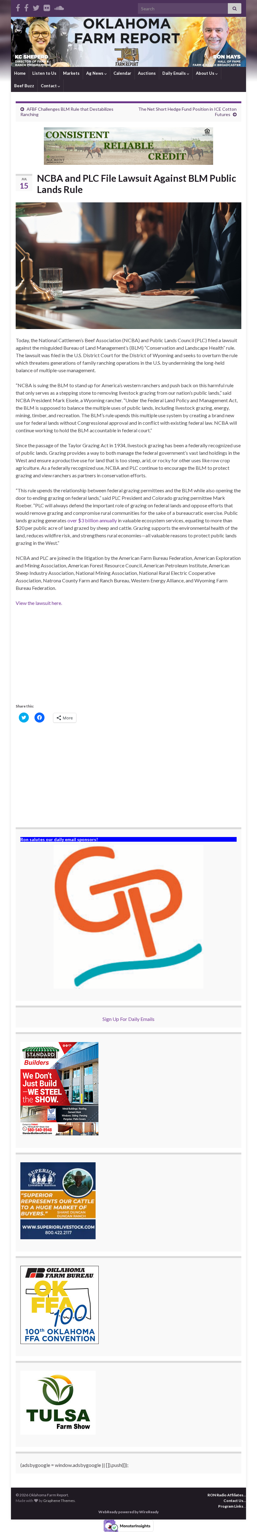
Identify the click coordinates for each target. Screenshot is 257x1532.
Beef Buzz (24, 85)
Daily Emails (174, 73)
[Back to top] (243, 1518)
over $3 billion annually (92, 520)
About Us (205, 73)
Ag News (95, 73)
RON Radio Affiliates (225, 1495)
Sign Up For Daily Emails (128, 1019)
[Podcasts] (59, 6)
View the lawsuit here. (39, 603)
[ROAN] (18, 6)
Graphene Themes (59, 1500)
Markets (71, 73)
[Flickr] (47, 6)
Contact (49, 85)
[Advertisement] (128, 658)
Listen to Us (44, 73)
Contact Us (233, 1500)
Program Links (230, 1506)
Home (20, 73)
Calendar (122, 73)
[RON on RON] (36, 6)
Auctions (147, 73)
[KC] (26, 6)
